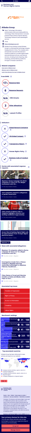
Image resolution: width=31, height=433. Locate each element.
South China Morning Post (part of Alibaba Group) (13, 72)
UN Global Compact (16, 136)
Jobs (9, 395)
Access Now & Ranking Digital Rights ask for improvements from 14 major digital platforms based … (15, 233)
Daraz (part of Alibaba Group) (9, 68)
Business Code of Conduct (18, 158)
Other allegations (15, 105)
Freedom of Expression (12, 291)
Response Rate (14, 83)
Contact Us (6, 396)
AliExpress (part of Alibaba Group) (9, 70)
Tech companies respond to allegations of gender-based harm (14, 193)
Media (12, 395)
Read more (4, 242)
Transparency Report (17, 144)
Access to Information (12, 300)
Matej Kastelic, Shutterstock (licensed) (20, 208)
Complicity (8, 305)
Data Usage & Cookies (20, 395)
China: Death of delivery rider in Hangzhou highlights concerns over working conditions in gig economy (13, 213)
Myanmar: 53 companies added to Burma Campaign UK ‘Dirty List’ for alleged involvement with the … (15, 251)
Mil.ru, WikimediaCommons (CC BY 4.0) (20, 177)
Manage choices (15, 430)
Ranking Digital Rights (23, 228)
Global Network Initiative (18, 128)
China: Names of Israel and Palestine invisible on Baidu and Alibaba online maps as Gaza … (14, 276)
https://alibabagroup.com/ (12, 44)
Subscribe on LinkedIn (25, 396)
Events (5, 395)
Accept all (15, 426)
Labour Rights (9, 310)
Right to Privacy (10, 296)
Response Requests (16, 90)
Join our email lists (14, 396)
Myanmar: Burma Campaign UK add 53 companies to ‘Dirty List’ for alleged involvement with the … (14, 182)
